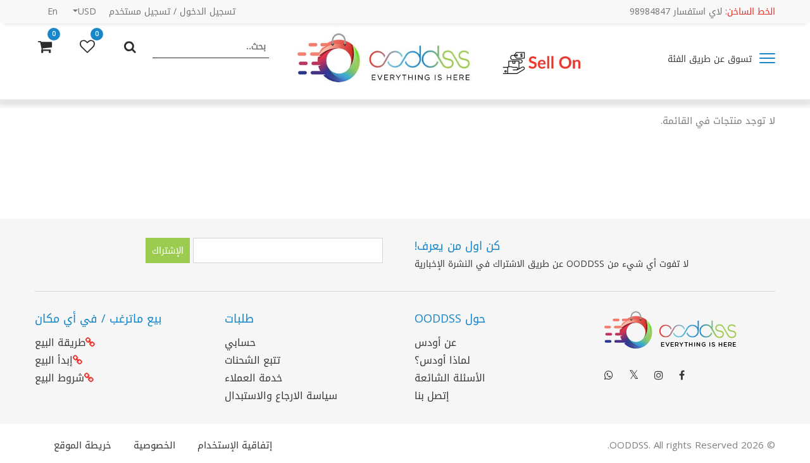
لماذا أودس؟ (442, 360)
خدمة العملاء (253, 378)
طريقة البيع (60, 342)
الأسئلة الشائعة (449, 378)
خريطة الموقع (82, 445)
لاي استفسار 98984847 (702, 11)
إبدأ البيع (54, 360)
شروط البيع (59, 378)
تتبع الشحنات (252, 360)
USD (87, 11)
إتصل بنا (431, 395)
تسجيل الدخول (207, 11)
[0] (87, 46)
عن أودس (435, 342)
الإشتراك (168, 250)
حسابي (240, 342)
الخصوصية (154, 445)
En (52, 11)
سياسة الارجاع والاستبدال (281, 395)
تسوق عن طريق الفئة (711, 59)
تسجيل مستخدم (139, 11)
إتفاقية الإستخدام (234, 445)
